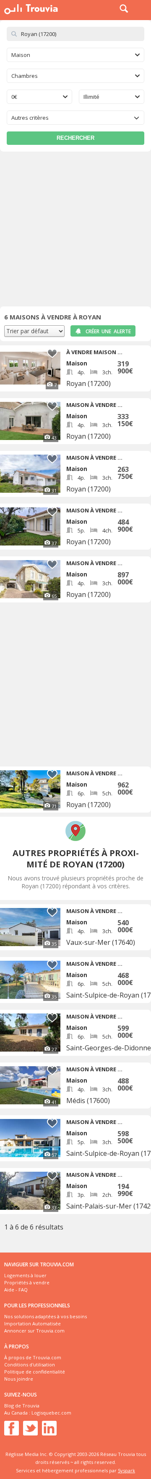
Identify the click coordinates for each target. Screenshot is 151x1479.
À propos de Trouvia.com (32, 1357)
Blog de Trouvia (21, 1405)
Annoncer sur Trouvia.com (34, 1330)
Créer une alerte (108, 331)
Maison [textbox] (20, 55)
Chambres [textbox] (24, 76)
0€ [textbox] (14, 96)
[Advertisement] (75, 231)
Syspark (126, 1470)
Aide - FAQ (16, 1289)
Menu (142, 8)
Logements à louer (25, 1275)
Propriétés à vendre (26, 1282)
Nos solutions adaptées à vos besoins (45, 1316)
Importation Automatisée (32, 1323)
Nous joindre (18, 1379)
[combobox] (75, 55)
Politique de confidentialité (34, 1371)
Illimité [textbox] (91, 96)
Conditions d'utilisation (29, 1364)
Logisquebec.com (51, 1413)
